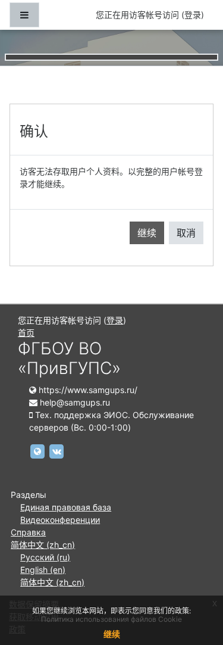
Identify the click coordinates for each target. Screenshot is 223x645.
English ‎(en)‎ (42, 570)
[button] (196, 586)
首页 (26, 333)
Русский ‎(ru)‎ (45, 557)
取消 (186, 233)
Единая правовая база (65, 507)
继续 (146, 233)
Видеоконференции (60, 520)
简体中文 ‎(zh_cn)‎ (43, 545)
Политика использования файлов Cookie (111, 619)
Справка (28, 532)
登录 (192, 15)
